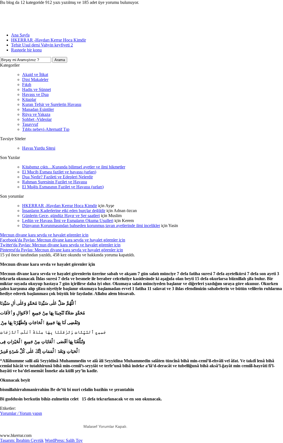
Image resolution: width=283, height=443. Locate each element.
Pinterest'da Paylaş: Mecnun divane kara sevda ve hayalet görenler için (61, 249)
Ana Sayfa (20, 35)
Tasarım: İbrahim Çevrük (22, 440)
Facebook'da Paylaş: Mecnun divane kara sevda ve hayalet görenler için (62, 240)
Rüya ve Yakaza (36, 114)
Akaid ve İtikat (35, 74)
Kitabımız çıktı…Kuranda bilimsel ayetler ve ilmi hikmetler (73, 167)
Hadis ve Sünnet (36, 89)
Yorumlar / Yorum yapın (21, 413)
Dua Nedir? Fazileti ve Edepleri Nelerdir (57, 176)
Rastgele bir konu (26, 50)
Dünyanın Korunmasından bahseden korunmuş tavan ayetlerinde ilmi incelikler (91, 225)
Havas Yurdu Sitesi (38, 148)
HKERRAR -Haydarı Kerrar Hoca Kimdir (48, 40)
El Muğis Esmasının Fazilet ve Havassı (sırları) (63, 186)
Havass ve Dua (35, 94)
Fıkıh (26, 84)
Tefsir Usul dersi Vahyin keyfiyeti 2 (42, 45)
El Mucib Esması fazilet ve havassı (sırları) (59, 172)
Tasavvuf (30, 124)
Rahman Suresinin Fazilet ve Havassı (54, 181)
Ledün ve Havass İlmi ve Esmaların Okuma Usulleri (67, 220)
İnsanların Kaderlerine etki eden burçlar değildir (63, 210)
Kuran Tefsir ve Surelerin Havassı (51, 104)
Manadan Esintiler (38, 109)
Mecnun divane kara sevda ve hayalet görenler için (44, 235)
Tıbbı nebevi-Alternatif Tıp (45, 129)
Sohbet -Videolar (37, 119)
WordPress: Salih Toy (64, 440)
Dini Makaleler (35, 79)
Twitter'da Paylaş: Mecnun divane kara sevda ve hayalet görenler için (60, 245)
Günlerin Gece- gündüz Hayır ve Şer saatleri (61, 215)
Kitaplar (29, 99)
